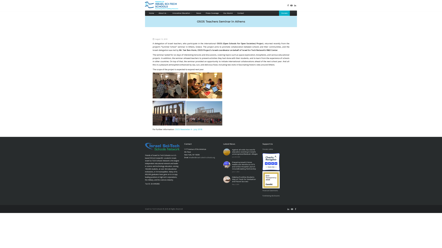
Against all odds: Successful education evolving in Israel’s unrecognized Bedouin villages (245, 152)
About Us (162, 13)
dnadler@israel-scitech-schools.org (202, 157)
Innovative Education (181, 13)
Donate (284, 13)
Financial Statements (270, 190)
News (198, 13)
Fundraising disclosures (271, 196)
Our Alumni (228, 13)
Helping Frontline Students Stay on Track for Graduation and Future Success (244, 179)
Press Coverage (212, 13)
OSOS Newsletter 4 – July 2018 (188, 129)
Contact (240, 13)
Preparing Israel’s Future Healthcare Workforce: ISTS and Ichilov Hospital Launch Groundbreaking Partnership (244, 165)
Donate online (267, 149)
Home (151, 13)
